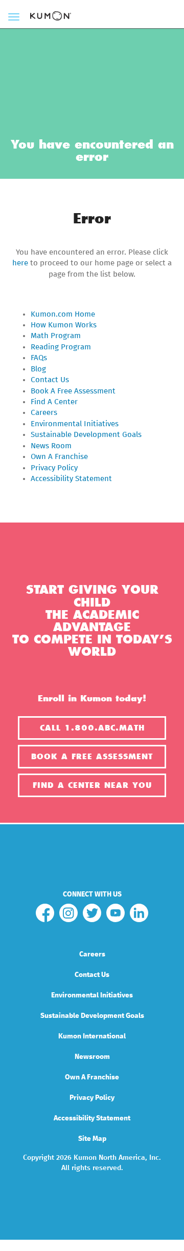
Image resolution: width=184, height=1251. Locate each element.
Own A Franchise (59, 457)
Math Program (56, 336)
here (20, 263)
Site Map (92, 1138)
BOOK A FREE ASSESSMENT (92, 756)
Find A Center (54, 402)
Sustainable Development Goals (86, 435)
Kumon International (92, 1036)
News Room (51, 446)
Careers (44, 412)
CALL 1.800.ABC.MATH (92, 728)
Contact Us (50, 380)
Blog (38, 369)
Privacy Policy (54, 468)
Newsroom (92, 1056)
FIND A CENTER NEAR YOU (92, 785)
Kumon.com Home (63, 314)
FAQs (39, 358)
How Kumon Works (64, 325)
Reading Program (61, 347)
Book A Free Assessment (73, 391)
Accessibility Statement (71, 479)
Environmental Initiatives (75, 424)
